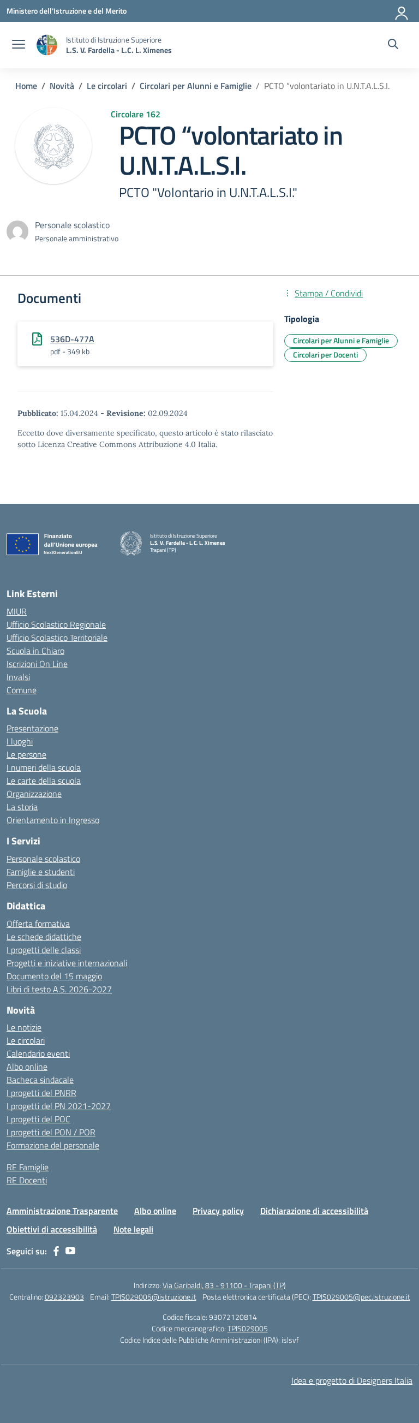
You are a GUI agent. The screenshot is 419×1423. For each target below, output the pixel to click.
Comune (22, 689)
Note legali (133, 1229)
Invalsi (18, 676)
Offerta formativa (38, 923)
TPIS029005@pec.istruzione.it (361, 1296)
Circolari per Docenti (325, 354)
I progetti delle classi (44, 949)
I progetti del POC (38, 1119)
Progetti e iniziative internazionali (67, 962)
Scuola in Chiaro (35, 650)
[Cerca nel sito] (393, 45)
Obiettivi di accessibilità (52, 1229)
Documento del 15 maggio (54, 976)
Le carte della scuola (44, 780)
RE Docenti (27, 1180)
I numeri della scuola (44, 767)
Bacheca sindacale (40, 1079)
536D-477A (72, 339)
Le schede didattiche (44, 936)
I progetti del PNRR (41, 1092)
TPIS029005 (248, 1328)
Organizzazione (34, 793)
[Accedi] (402, 11)
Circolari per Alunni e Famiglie (341, 340)
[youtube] (70, 1251)
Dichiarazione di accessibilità (314, 1210)
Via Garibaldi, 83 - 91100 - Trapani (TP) (224, 1285)
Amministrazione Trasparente (62, 1210)
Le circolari (26, 1040)
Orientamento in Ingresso (53, 819)
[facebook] (56, 1251)
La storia (22, 806)
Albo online (27, 1066)
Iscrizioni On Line (37, 663)
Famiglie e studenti (41, 871)
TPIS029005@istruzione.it (153, 1296)
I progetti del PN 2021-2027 (59, 1105)
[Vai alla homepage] (47, 45)
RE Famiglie (28, 1167)
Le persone (26, 754)
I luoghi (20, 741)
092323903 (64, 1296)
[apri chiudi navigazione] (18, 45)
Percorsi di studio (37, 884)
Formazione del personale (53, 1145)
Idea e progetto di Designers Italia (351, 1380)
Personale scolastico (43, 858)
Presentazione (32, 728)
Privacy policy (218, 1210)
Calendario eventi (38, 1053)
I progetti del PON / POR (51, 1132)
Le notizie (24, 1027)
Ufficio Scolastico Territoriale (57, 637)
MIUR (17, 611)
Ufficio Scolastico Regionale (56, 624)
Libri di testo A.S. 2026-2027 (59, 989)
